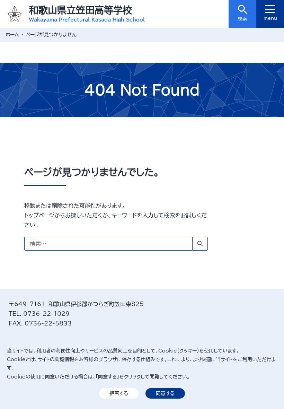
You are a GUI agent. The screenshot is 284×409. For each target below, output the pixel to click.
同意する (165, 393)
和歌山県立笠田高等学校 (80, 10)
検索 (242, 19)
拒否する (118, 393)
